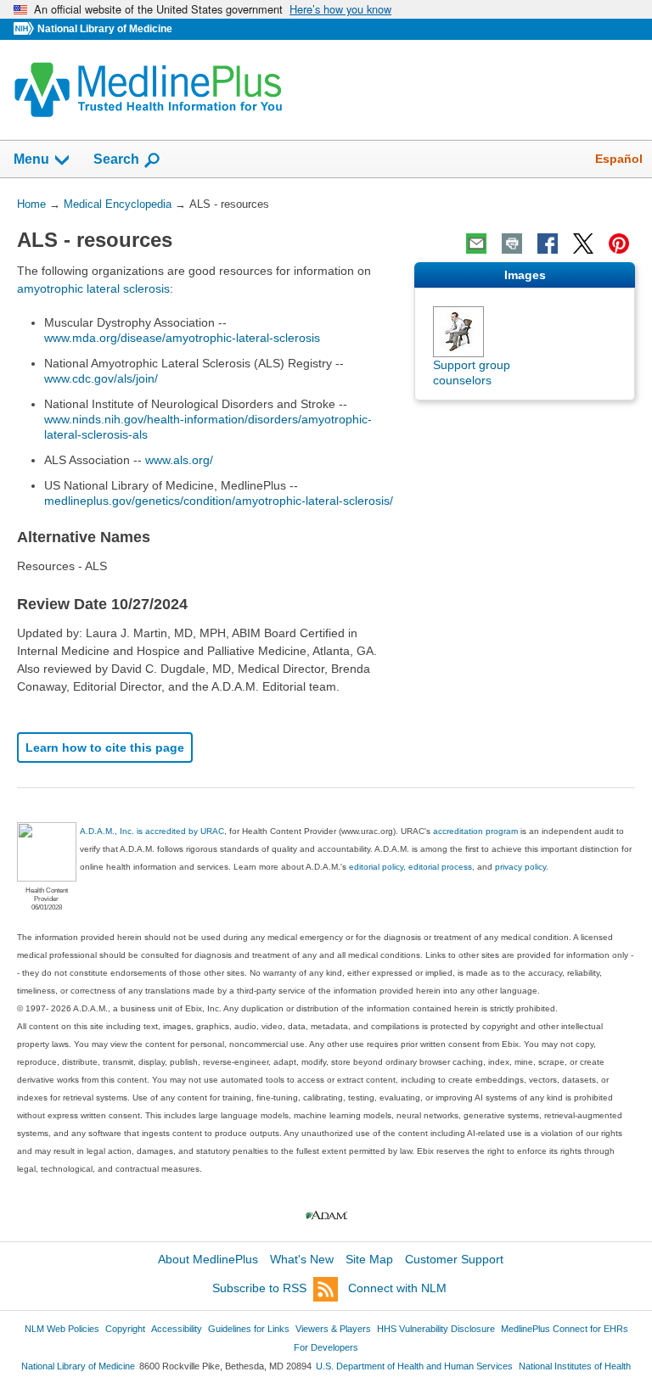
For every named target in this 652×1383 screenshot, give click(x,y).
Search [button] (116, 158)
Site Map (369, 1259)
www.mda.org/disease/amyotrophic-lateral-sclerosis (182, 337)
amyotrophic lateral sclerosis (93, 288)
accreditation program (475, 831)
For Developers (326, 1347)
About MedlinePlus (208, 1259)
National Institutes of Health (575, 1366)
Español (619, 158)
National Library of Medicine (104, 29)
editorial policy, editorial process (410, 866)
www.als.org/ (179, 460)
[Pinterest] (619, 243)
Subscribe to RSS (259, 1288)
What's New (302, 1259)
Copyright (125, 1329)
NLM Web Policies (62, 1329)
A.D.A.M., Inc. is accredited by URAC (152, 831)
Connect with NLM (397, 1288)
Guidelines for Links (248, 1329)
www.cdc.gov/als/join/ (101, 378)
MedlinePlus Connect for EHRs (564, 1329)
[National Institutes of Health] (25, 29)
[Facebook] (547, 243)
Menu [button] (31, 159)
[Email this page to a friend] (476, 243)
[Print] (512, 243)
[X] (583, 243)
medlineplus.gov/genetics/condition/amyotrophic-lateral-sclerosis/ (218, 500)
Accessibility (176, 1329)
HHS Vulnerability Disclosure (436, 1329)
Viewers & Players (333, 1329)
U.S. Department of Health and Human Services (414, 1366)
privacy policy (520, 866)
